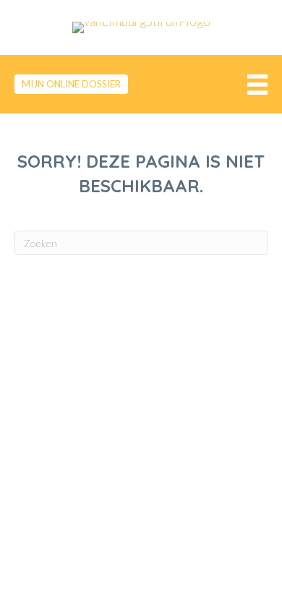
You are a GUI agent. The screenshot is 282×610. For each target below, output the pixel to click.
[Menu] (254, 84)
